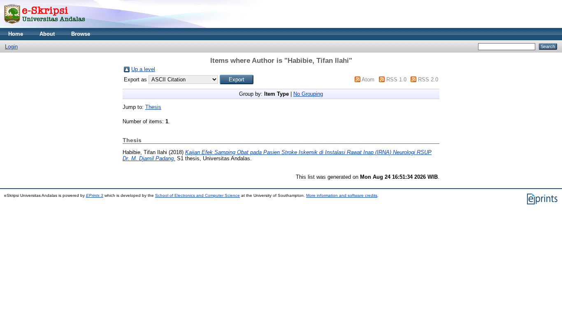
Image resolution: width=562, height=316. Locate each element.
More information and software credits (341, 195)
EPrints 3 (94, 195)
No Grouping (308, 94)
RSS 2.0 (428, 79)
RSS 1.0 (396, 79)
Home (15, 34)
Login (11, 47)
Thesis (153, 107)
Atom (368, 79)
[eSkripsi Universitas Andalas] (44, 26)
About (47, 34)
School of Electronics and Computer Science (197, 195)
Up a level (143, 69)
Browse (80, 34)
